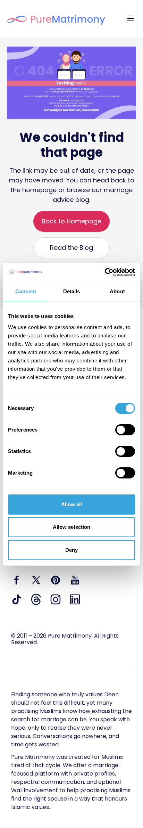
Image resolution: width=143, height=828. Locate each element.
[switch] (125, 429)
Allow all (71, 504)
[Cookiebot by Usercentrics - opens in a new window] (104, 272)
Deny (71, 550)
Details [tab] (71, 291)
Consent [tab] (25, 291)
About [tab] (117, 291)
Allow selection (72, 527)
